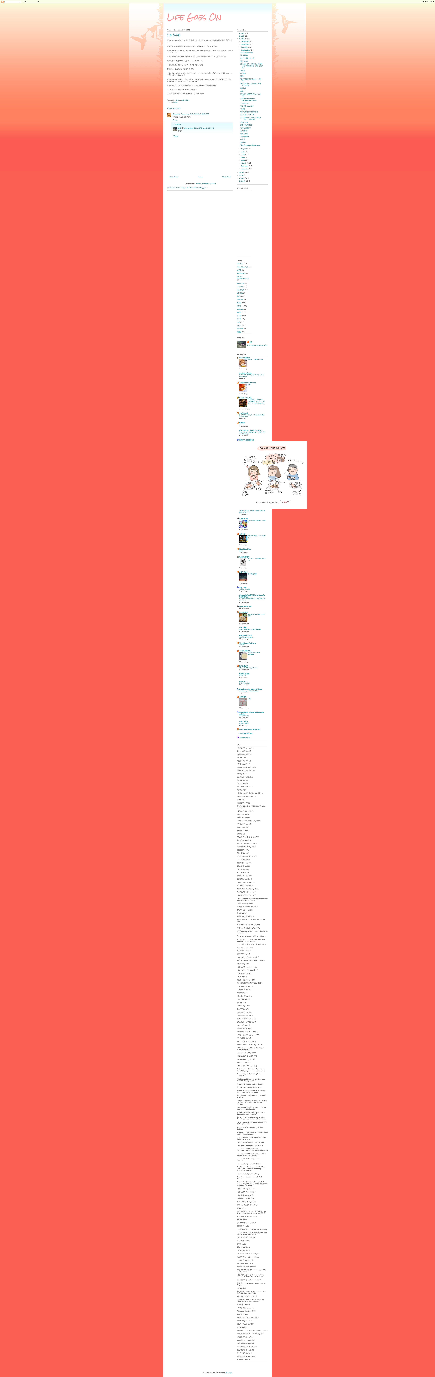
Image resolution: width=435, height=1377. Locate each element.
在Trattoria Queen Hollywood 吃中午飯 (248, 99)
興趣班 (239, 312)
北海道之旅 (240, 290)
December (245, 41)
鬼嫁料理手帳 (243, 518)
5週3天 (241, 645)
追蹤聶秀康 (242, 697)
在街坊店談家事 (245, 128)
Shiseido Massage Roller (248, 668)
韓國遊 (239, 332)
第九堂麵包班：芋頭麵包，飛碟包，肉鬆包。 (250, 84)
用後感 (239, 303)
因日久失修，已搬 (244, 683)
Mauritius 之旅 (242, 267)
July (243, 152)
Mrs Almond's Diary (247, 643)
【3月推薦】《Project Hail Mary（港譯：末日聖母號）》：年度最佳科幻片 (256, 401)
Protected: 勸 (244, 716)
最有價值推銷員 (252, 574)
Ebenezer (176, 114)
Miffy (239, 270)
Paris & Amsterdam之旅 (243, 277)
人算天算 (242, 534)
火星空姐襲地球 (244, 557)
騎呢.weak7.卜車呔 (245, 635)
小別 (249, 698)
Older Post (226, 177)
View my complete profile (257, 345)
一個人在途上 (243, 721)
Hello (241, 551)
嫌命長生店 (244, 134)
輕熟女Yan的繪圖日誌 (246, 440)
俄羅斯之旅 (240, 283)
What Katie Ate (245, 606)
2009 (242, 181)
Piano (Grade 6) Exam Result (250, 629)
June (243, 154)
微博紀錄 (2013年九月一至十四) (250, 95)
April (243, 160)
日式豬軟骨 (244, 131)
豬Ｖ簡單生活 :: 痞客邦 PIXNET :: (250, 430)
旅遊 (238, 296)
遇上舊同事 (244, 61)
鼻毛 (241, 91)
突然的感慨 (244, 122)
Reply (175, 120)
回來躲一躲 (242, 675)
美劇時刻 (240, 309)
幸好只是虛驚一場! (246, 52)
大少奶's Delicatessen (247, 382)
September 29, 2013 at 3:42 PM (195, 114)
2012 (242, 172)
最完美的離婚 (244, 136)
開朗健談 (243, 73)
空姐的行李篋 (243, 413)
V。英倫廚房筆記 (244, 651)
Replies (178, 124)
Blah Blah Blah (245, 549)
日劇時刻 (240, 299)
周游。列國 (242, 587)
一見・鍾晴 (242, 627)
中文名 (242, 139)
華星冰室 (243, 88)
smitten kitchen (245, 373)
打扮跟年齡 (244, 55)
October (244, 47)
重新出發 (243, 142)
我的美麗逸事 (243, 666)
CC (179, 128)
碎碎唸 (175, 102)
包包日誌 (240, 286)
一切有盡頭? (244, 103)
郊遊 (238, 322)
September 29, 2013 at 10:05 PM (199, 128)
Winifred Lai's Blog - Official (250, 689)
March (244, 163)
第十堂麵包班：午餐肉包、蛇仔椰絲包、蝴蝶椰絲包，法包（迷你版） (251, 65)
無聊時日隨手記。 (245, 674)
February (245, 166)
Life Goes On (194, 17)
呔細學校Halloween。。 (247, 637)
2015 (242, 33)
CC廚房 (239, 264)
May (243, 157)
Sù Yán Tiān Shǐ (245, 398)
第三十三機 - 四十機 (247, 58)
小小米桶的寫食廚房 (245, 733)
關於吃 (239, 325)
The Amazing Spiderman (250, 145)
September (245, 50)
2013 (242, 39)
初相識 (242, 109)
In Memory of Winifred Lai (248, 691)
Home (200, 177)
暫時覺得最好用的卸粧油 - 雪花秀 (250, 80)
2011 (241, 175)
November (245, 44)
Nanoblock (241, 273)
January (244, 169)
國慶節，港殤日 (244, 723)
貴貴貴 (242, 70)
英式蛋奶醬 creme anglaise (254, 653)
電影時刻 (240, 328)
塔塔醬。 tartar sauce (255, 359)
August (244, 149)
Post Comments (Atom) (206, 183)
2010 (242, 178)
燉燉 (249, 384)
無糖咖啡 (242, 422)
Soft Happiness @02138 (249, 729)
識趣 (241, 76)
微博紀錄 (240, 293)
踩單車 (239, 319)
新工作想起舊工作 (246, 125)
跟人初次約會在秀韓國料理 (249, 112)
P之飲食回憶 (243, 612)
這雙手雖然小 (243, 572)
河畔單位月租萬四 (244, 589)
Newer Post (173, 177)
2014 (242, 36)
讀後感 (239, 316)
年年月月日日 (243, 681)
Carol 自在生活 (244, 358)
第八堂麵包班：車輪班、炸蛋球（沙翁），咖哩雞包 (250, 118)
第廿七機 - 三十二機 (247, 115)
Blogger (229, 1372)
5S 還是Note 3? (247, 106)
